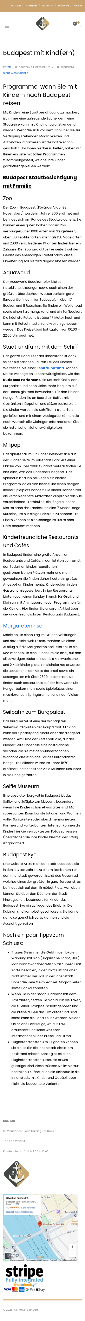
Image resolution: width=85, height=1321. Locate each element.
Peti (8, 67)
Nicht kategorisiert (15, 73)
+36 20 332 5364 (14, 1141)
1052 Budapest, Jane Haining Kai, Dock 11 (29, 1131)
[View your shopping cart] (77, 24)
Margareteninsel (23, 625)
